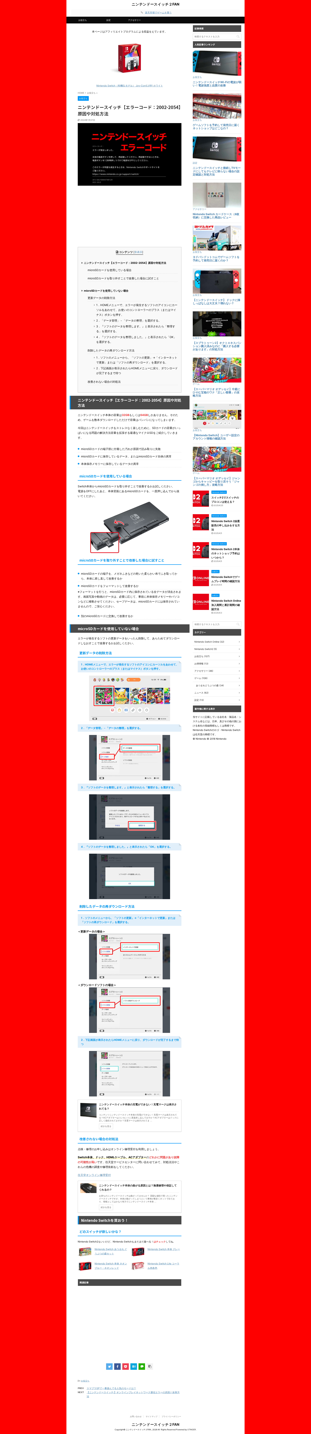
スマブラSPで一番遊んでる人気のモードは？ (111, 1388)
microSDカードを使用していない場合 (106, 290)
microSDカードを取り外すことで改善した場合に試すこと (123, 278)
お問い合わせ (136, 1416)
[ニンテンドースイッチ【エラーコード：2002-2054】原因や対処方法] (133, 1366)
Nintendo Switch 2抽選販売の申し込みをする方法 (225, 525)
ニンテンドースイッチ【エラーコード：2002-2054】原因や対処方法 (125, 262)
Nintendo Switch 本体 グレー (164, 1249)
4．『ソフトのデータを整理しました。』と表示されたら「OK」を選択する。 (136, 339)
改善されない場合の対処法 (104, 381)
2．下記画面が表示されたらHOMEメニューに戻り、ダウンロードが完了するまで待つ (137, 371)
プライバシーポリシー (171, 1416)
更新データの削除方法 (101, 298)
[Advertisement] (129, 216)
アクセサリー (134, 20)
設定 (108, 20)
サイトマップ (151, 1416)
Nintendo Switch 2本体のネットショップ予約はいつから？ (225, 553)
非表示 (138, 252)
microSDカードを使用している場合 (110, 270)
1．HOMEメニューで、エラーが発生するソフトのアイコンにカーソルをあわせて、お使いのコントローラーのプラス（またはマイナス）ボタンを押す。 (136, 309)
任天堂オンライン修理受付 (94, 1175)
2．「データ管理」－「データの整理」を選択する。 (128, 320)
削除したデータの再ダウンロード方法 (111, 350)
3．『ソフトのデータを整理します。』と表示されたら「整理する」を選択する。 (135, 329)
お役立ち (82, 20)
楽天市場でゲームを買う (158, 12)
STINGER (191, 1429)
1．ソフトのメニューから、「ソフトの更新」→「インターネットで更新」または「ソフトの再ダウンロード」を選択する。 (136, 360)
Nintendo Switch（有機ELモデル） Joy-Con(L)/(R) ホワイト (129, 85)
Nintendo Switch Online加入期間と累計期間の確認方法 (226, 605)
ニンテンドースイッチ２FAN (155, 4)
